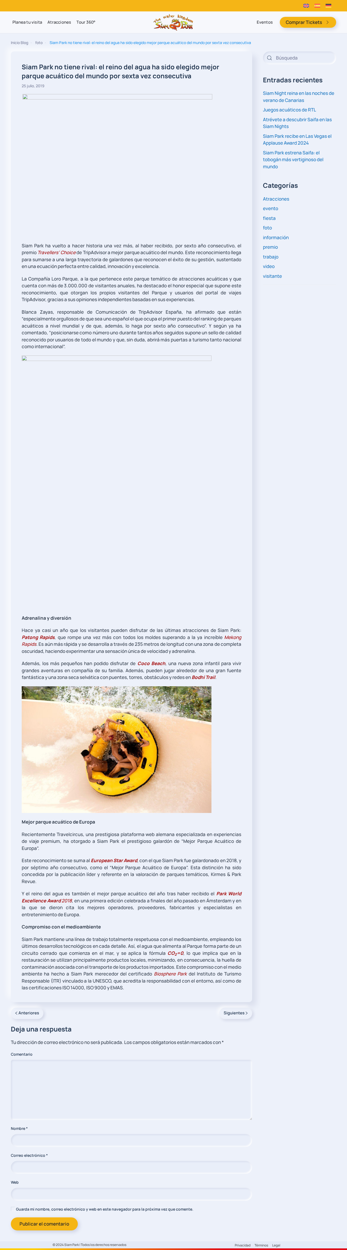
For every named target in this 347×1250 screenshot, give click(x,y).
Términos (261, 1245)
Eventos (265, 22)
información (276, 237)
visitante (272, 276)
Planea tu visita (27, 22)
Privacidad (242, 1245)
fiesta (269, 218)
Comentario (22, 1054)
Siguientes (234, 1013)
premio (270, 247)
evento (270, 208)
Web (15, 1182)
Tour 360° (85, 22)
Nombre (19, 1128)
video (269, 266)
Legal (276, 1245)
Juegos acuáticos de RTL (289, 110)
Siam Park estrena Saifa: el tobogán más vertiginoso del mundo (293, 159)
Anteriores (28, 1013)
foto (267, 228)
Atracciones (59, 22)
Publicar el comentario (44, 1224)
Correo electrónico (29, 1155)
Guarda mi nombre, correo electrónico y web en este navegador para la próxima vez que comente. (104, 1209)
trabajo (270, 257)
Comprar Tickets (304, 22)
